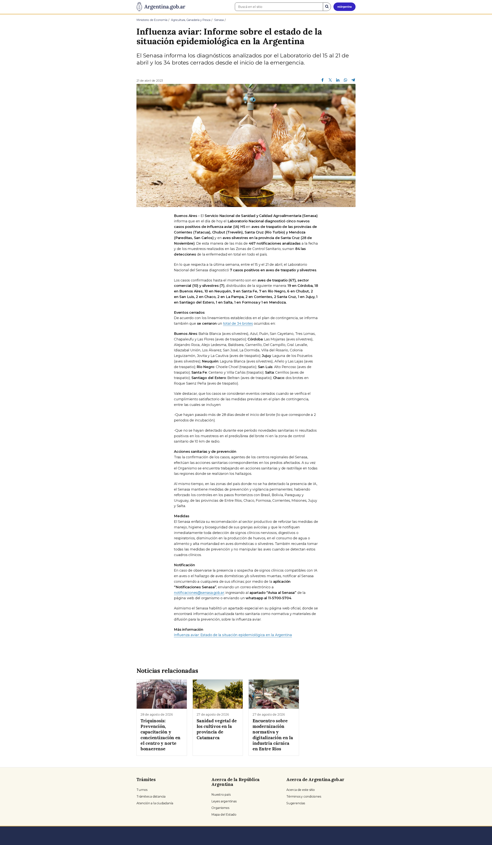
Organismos (220, 808)
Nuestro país (221, 794)
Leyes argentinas (224, 801)
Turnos (141, 790)
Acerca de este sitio (300, 790)
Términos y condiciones (303, 796)
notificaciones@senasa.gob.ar (199, 593)
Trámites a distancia (150, 796)
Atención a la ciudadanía (154, 803)
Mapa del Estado (223, 814)
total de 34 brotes (238, 323)
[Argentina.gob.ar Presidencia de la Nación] (161, 7)
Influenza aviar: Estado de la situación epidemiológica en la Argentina (233, 635)
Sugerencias (295, 803)
